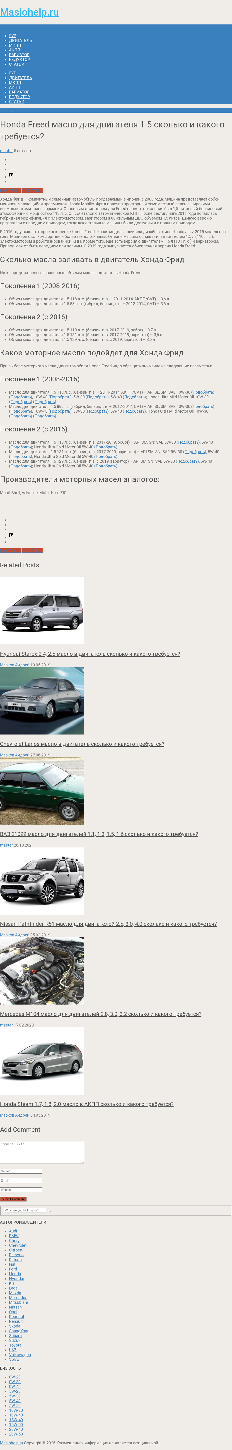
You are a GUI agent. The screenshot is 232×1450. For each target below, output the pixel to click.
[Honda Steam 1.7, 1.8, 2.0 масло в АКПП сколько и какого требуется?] (116, 1061)
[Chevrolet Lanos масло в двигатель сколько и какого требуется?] (116, 701)
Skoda (14, 1326)
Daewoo (16, 1254)
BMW (14, 1235)
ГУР (12, 35)
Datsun (15, 1259)
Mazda (15, 1292)
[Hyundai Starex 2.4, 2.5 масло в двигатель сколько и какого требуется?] (116, 611)
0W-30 (15, 1381)
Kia (11, 1283)
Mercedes (18, 1297)
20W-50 (16, 1434)
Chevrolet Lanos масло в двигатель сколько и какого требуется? (82, 744)
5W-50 (15, 1405)
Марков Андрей (14, 665)
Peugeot (16, 1316)
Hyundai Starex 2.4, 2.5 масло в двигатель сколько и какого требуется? (90, 654)
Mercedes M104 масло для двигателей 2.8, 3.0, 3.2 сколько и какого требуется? (100, 1014)
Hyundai (16, 1278)
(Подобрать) (202, 392)
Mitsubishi (18, 1302)
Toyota (15, 1345)
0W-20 (15, 1377)
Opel (13, 1311)
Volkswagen (20, 1354)
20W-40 (16, 1429)
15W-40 (16, 1419)
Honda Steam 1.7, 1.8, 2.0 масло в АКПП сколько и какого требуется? (87, 1104)
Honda (6, 110)
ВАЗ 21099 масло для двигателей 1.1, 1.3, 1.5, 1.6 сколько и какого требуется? (99, 834)
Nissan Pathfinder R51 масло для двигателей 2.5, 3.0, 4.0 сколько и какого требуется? (108, 924)
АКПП (14, 50)
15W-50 (16, 1424)
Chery (14, 1240)
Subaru (15, 1335)
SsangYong (19, 1330)
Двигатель (20, 40)
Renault (16, 1321)
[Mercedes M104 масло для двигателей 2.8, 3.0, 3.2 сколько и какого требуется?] (116, 971)
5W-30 (15, 1396)
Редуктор (19, 59)
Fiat (12, 1264)
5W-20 (15, 1391)
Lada (13, 1288)
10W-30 (16, 1410)
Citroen (15, 1250)
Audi (13, 1231)
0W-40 (15, 1386)
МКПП (15, 45)
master (6, 150)
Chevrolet (18, 1245)
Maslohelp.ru (29, 12)
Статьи (16, 64)
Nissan (15, 1307)
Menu (5, 26)
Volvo (14, 1359)
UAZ (13, 1349)
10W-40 (16, 1415)
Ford (13, 1269)
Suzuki (15, 1340)
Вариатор (19, 54)
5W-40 (15, 1400)
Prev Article (10, 190)
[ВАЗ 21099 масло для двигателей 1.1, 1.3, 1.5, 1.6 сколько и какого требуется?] (116, 791)
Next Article (32, 190)
